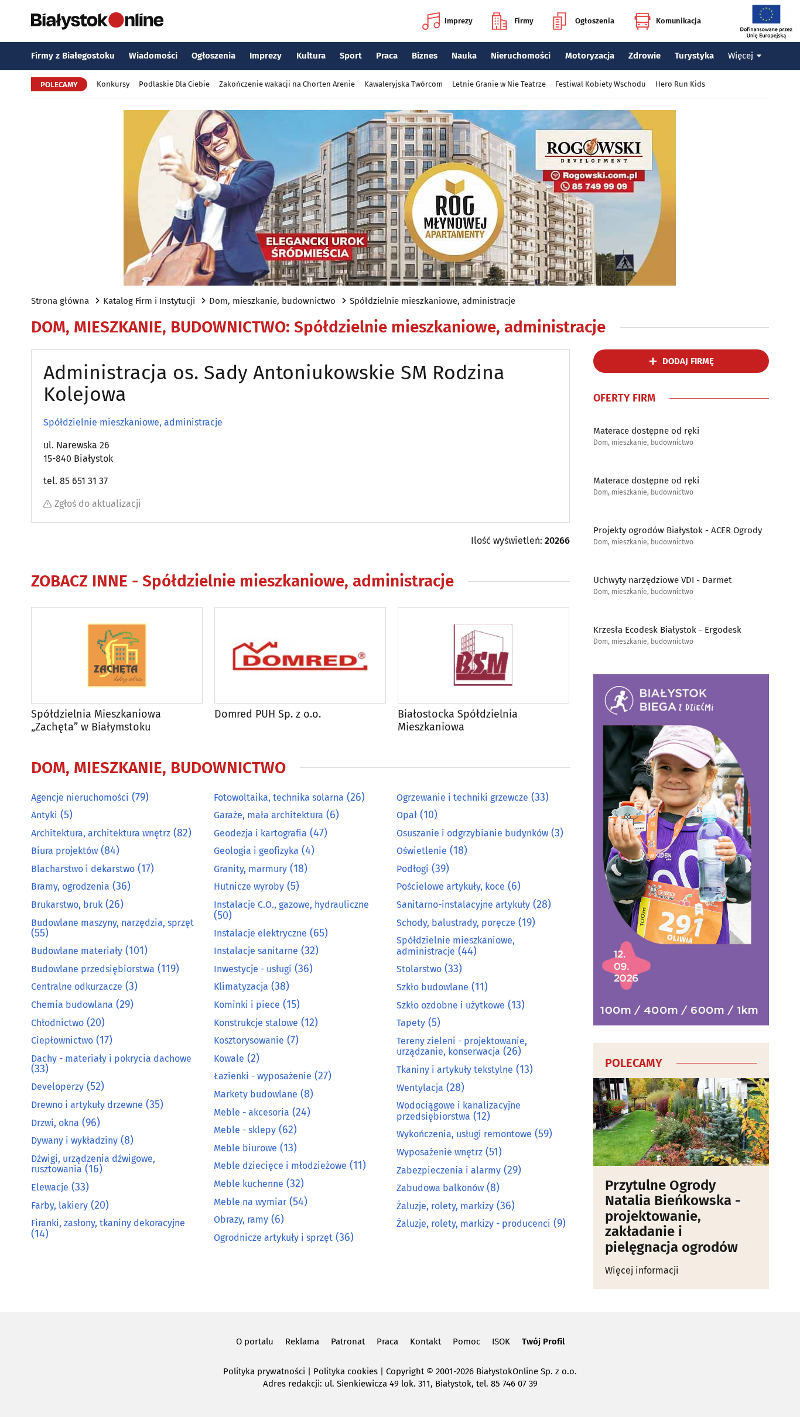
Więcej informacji (642, 1270)
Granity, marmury (250, 868)
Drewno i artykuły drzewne (87, 1104)
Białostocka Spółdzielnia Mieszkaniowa (458, 720)
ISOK (501, 1341)
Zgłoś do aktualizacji (97, 503)
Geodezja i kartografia (260, 833)
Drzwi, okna (55, 1122)
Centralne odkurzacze (76, 986)
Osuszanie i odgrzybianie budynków (472, 833)
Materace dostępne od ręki (646, 431)
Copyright (405, 1371)
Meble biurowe (245, 1148)
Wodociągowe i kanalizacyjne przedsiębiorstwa (458, 1111)
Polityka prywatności (264, 1371)
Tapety (410, 1022)
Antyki (44, 815)
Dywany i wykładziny (74, 1140)
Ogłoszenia (594, 20)
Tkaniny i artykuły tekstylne (454, 1069)
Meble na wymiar (250, 1201)
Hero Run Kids (680, 84)
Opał (406, 815)
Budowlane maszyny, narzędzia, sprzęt (112, 922)
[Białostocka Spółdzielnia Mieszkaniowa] (483, 655)
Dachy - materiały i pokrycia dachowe (111, 1058)
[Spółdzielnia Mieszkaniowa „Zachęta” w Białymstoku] (117, 655)
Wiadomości (153, 55)
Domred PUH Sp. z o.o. (267, 714)
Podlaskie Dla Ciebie (174, 84)
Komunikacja (678, 20)
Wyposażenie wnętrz (439, 1152)
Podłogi (412, 868)
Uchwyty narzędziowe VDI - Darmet (662, 580)
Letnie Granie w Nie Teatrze (499, 84)
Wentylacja (419, 1087)
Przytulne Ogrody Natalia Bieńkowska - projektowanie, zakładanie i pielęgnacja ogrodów (673, 1216)
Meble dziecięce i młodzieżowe (280, 1165)
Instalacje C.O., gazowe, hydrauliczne (291, 904)
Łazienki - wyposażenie (263, 1076)
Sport (351, 55)
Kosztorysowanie (249, 1040)
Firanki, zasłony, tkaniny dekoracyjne (108, 1223)
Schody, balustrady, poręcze (455, 922)
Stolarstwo (419, 969)
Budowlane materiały (76, 950)
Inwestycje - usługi (253, 969)
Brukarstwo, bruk (66, 904)
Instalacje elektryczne (260, 933)
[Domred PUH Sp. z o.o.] (300, 655)
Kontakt (425, 1341)
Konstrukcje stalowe (256, 1022)
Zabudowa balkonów (440, 1187)
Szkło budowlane (432, 987)
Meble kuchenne (248, 1183)
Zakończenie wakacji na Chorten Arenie (287, 84)
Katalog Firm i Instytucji (149, 301)
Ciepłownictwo (62, 1040)
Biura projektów (64, 850)
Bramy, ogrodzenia (70, 886)
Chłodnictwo (57, 1022)
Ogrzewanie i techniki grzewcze (462, 797)
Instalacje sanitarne (256, 950)
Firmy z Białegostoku (73, 55)
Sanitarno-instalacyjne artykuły (463, 904)
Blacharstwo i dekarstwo (83, 868)
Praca (387, 55)
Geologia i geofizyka (256, 850)
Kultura (311, 55)
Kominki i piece (247, 1004)
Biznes (424, 55)
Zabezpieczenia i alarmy (448, 1170)
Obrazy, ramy (241, 1219)
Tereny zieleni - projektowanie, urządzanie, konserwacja (461, 1046)
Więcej (740, 55)
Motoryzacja (589, 55)
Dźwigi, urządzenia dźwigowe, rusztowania (93, 1164)
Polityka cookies (345, 1371)
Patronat (348, 1341)
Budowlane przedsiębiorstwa (93, 969)
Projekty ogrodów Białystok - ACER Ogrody (677, 530)
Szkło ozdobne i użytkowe (450, 1005)
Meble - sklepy (245, 1129)
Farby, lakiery (59, 1205)
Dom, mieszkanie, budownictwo (272, 301)
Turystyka (694, 55)
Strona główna (60, 301)
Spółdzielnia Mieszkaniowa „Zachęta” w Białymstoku (96, 720)
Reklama (302, 1341)
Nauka (464, 55)
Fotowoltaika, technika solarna (279, 797)
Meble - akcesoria (251, 1112)
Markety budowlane (256, 1094)
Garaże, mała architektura (268, 815)
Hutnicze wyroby (249, 886)
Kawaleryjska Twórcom (403, 84)
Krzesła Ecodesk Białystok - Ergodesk (667, 630)
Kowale (229, 1058)
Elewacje (50, 1187)
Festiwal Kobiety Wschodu (600, 84)
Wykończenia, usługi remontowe (464, 1134)
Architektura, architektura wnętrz (100, 833)
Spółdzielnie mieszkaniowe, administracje (432, 301)
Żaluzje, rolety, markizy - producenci (473, 1223)
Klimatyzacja (241, 986)
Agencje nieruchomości (80, 797)
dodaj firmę (688, 361)
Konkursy (113, 84)
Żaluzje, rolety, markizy (445, 1206)
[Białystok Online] (97, 21)
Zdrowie (644, 55)
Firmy (524, 20)
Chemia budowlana (72, 1004)
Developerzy (57, 1086)
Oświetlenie (421, 850)
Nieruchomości (521, 55)
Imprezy (459, 20)
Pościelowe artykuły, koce (450, 886)
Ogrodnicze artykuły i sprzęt (273, 1237)
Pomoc (466, 1341)
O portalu (254, 1341)
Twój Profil (543, 1341)
